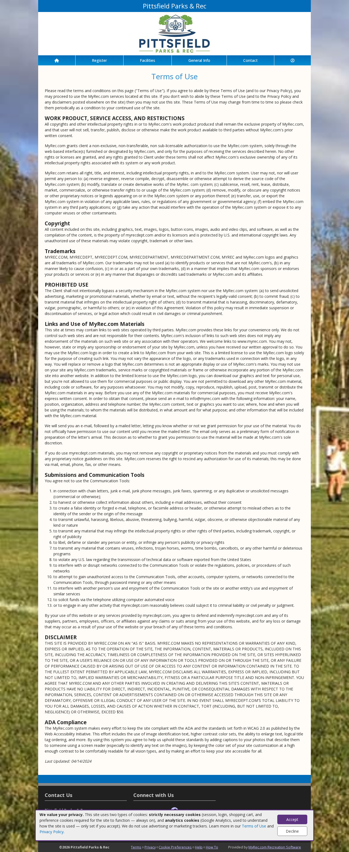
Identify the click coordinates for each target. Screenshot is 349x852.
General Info (199, 60)
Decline (292, 831)
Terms (136, 847)
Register (99, 60)
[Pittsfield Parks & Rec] (174, 33)
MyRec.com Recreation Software (274, 847)
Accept (292, 819)
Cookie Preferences (175, 847)
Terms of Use (254, 826)
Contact (250, 60)
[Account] (292, 60)
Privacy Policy (52, 831)
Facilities (147, 60)
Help (199, 847)
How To (212, 847)
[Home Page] (56, 60)
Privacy (150, 847)
